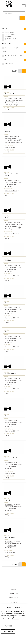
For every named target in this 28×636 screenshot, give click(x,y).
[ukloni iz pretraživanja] (21, 98)
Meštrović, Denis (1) (10, 40)
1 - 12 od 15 (13, 71)
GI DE (6, 332)
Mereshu (7, 131)
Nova (6, 218)
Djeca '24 (7, 500)
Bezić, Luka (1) (8, 36)
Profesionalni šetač (11, 458)
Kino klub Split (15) (10, 34)
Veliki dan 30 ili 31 (10, 374)
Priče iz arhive (14, 593)
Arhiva (14, 585)
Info (14, 581)
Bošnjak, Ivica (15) (9, 32)
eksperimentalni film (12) (11, 48)
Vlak (6, 416)
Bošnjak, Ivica (9, 98)
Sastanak (8, 261)
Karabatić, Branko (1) (10, 38)
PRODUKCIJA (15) (9, 64)
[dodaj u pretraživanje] (22, 101)
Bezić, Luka (8, 136)
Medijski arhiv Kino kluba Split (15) (14, 56)
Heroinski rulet (9, 94)
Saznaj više (15, 619)
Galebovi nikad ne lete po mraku (13, 175)
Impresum (14, 589)
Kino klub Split (9, 101)
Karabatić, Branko (10, 225)
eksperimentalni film (11, 147)
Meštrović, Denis (10, 103)
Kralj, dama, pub (10, 537)
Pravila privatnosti (14, 597)
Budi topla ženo (10, 303)
